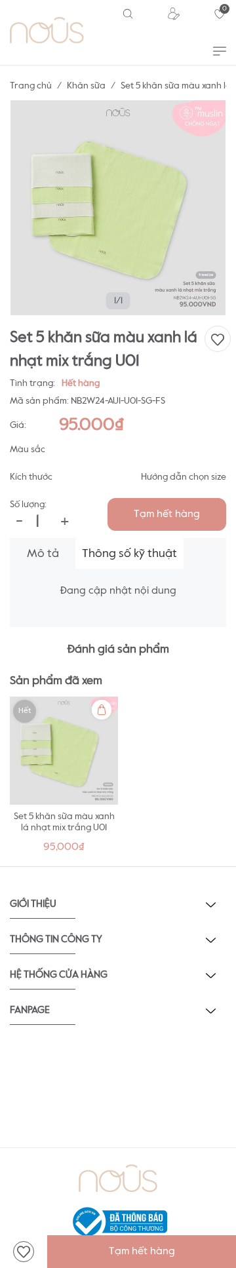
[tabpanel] (64, 778)
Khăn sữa (86, 85)
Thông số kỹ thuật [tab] (129, 554)
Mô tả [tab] (43, 554)
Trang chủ (31, 85)
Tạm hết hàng (167, 514)
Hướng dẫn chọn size (183, 477)
